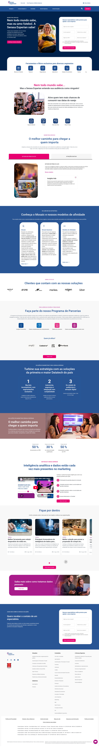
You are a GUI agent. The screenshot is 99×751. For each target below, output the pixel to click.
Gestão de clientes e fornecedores (62, 686)
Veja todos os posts (49, 567)
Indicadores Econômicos (60, 691)
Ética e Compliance (79, 671)
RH (55, 710)
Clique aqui (21, 588)
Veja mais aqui (63, 501)
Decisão (56, 675)
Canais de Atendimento (80, 660)
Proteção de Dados (59, 707)
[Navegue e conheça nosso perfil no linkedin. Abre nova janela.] (18, 660)
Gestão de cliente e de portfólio (38, 668)
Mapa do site (57, 719)
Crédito (56, 669)
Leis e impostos (58, 697)
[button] (82, 9)
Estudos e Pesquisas (59, 680)
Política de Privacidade (11, 719)
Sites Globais (87, 3)
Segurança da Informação (72, 719)
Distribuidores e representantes (81, 666)
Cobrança (57, 667)
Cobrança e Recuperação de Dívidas (39, 666)
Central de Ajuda (44, 719)
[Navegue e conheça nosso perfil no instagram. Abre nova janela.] (11, 660)
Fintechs (34, 686)
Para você (23, 3)
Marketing (57, 699)
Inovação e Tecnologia (59, 694)
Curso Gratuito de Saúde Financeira (62, 672)
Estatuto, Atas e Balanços (28, 719)
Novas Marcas (78, 674)
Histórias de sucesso (59, 688)
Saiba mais (49, 356)
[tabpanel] (49, 181)
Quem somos (77, 677)
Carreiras (57, 664)
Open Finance (35, 671)
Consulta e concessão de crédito (39, 663)
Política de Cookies (89, 719)
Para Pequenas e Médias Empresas (34, 3)
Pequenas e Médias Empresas (38, 674)
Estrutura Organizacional (80, 668)
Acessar (88, 8)
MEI (55, 702)
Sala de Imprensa (78, 679)
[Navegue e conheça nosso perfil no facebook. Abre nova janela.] (7, 660)
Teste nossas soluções (69, 47)
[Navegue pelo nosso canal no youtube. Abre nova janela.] (14, 660)
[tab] (29, 156)
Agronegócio (35, 684)
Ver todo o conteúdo (59, 656)
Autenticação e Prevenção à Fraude (39, 660)
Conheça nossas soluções (14, 42)
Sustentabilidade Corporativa (61, 713)
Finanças (57, 683)
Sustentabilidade (78, 682)
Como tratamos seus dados (49, 722)
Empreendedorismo (59, 678)
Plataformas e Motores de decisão (39, 677)
